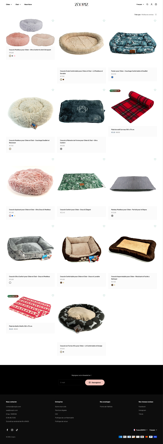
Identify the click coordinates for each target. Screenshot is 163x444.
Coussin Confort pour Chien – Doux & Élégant (75, 209)
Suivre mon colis (60, 406)
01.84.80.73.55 (11, 418)
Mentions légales (61, 410)
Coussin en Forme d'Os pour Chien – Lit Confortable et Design (81, 346)
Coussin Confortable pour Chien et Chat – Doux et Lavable (80, 276)
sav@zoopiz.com (12, 410)
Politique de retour (61, 421)
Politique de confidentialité (64, 418)
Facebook (142, 406)
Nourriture (28, 4)
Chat (17, 4)
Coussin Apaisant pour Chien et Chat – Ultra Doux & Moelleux (30, 209)
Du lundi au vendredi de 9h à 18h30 (17, 421)
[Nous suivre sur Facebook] (7, 430)
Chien (8, 4)
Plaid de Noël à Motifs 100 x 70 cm (20, 326)
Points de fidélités (106, 406)
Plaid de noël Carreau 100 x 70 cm (122, 129)
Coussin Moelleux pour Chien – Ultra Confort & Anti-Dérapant (30, 50)
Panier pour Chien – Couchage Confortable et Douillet (129, 71)
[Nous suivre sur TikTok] (17, 430)
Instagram (142, 410)
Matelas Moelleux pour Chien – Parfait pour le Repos (129, 209)
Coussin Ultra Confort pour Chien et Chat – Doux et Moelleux (29, 276)
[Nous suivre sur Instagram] (12, 430)
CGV (56, 414)
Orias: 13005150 (11, 414)
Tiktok (141, 414)
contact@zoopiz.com (13, 406)
